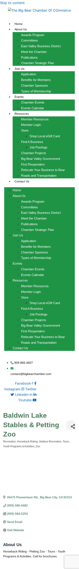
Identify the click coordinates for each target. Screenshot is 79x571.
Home (19, 24)
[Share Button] (71, 425)
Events (19, 96)
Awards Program (32, 35)
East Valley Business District (41, 46)
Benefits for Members (36, 80)
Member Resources (35, 119)
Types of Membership (36, 91)
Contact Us (22, 181)
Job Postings (38, 147)
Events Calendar (32, 108)
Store (24, 130)
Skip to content (12, 3)
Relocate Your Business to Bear (43, 170)
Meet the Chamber (34, 52)
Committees (29, 40)
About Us (21, 29)
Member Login (31, 125)
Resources (22, 113)
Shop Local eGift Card (44, 136)
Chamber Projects (33, 153)
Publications (29, 57)
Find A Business (32, 142)
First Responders (33, 164)
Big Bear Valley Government (40, 158)
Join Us (19, 68)
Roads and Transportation (38, 175)
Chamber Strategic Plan (37, 63)
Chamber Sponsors (34, 85)
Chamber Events (32, 102)
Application (28, 74)
